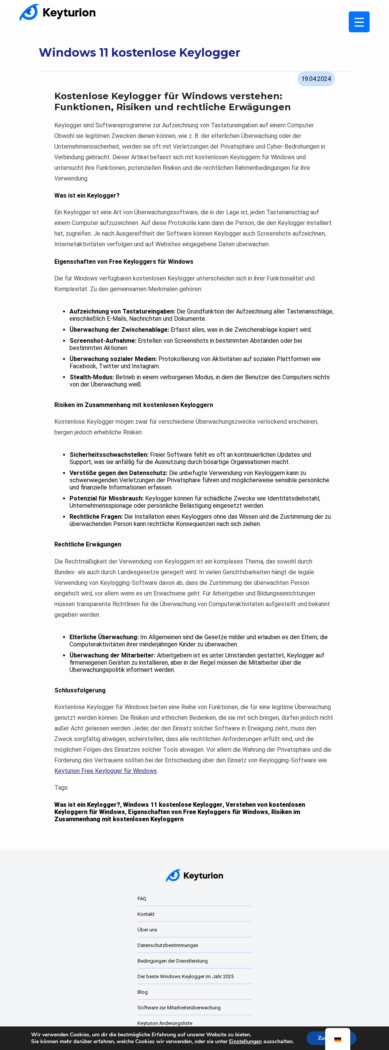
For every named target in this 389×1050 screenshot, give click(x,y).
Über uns (147, 930)
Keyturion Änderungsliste (165, 1023)
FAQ (142, 898)
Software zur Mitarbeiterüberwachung (179, 1007)
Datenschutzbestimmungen (168, 945)
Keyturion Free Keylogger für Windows (105, 770)
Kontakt (146, 914)
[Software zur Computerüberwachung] (57, 13)
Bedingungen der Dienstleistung (173, 961)
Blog (143, 992)
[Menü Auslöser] (359, 21)
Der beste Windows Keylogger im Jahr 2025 (186, 976)
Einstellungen (245, 1041)
